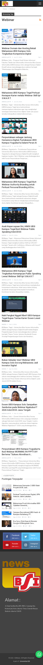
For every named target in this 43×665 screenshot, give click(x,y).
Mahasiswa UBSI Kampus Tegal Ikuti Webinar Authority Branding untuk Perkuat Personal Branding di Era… (19, 185)
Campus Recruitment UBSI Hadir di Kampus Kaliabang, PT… (26, 513)
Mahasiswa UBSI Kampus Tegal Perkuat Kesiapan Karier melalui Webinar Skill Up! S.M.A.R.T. (21, 95)
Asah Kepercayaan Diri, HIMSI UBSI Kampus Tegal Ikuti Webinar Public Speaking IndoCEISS (18, 229)
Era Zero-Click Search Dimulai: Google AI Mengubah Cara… (25, 522)
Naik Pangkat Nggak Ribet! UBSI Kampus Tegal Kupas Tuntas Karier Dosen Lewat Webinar (21, 318)
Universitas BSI (25, 661)
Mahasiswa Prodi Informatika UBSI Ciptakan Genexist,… (26, 504)
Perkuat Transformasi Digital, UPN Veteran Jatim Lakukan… (26, 495)
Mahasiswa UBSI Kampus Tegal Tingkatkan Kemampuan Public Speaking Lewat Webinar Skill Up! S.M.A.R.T (21, 274)
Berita (5, 119)
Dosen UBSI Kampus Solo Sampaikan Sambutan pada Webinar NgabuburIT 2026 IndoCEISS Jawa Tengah (19, 407)
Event (5, 30)
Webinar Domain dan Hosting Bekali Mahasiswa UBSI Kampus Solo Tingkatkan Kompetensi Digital (19, 51)
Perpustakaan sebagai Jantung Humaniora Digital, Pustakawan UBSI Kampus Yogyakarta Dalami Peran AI (19, 140)
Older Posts (9, 475)
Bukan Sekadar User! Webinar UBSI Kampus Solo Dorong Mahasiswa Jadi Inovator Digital (20, 363)
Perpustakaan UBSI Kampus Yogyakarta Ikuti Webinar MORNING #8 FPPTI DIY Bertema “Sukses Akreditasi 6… (21, 452)
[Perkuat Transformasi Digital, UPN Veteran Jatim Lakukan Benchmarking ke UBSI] (6, 497)
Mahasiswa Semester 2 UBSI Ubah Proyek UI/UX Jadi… (26, 487)
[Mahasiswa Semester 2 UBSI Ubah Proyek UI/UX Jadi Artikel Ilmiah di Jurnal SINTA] (6, 488)
